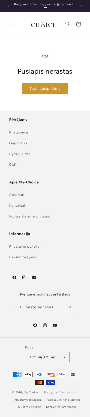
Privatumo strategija (28, 399)
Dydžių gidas (19, 154)
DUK (12, 164)
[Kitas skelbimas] (81, 6)
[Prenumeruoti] (69, 307)
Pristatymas (19, 132)
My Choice (31, 392)
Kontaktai (17, 205)
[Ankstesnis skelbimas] (9, 6)
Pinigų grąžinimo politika (61, 392)
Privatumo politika (24, 246)
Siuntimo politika (30, 406)
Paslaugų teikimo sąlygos (63, 399)
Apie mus (17, 195)
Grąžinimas (18, 143)
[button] (9, 24)
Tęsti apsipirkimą (45, 88)
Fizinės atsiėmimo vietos (29, 216)
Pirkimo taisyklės (23, 257)
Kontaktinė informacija (61, 406)
